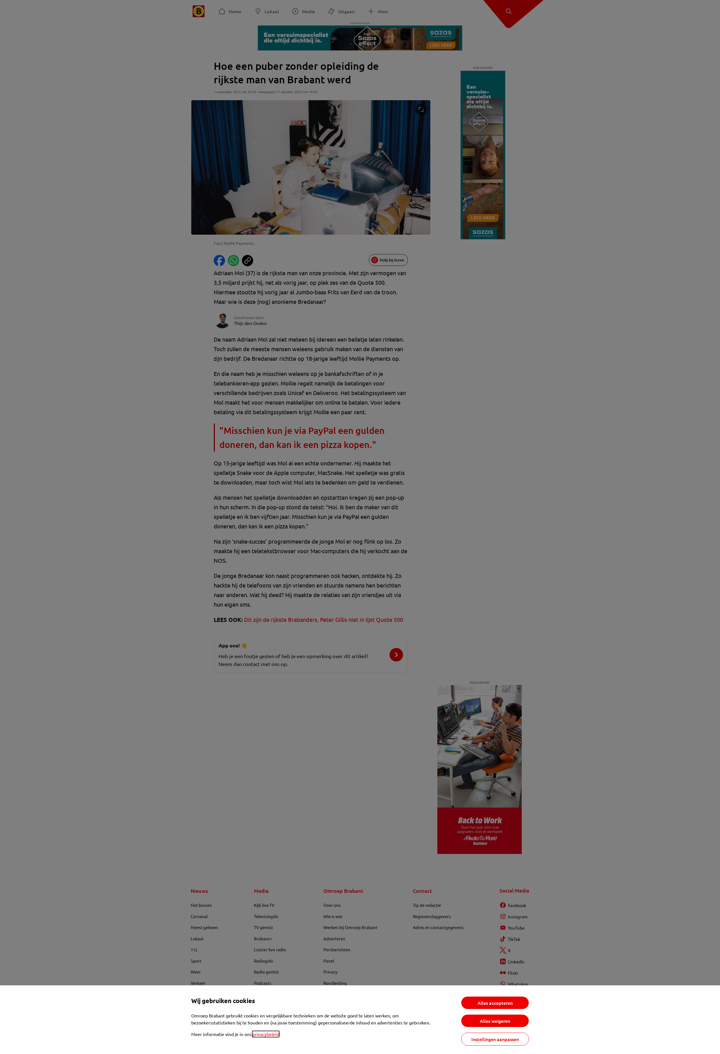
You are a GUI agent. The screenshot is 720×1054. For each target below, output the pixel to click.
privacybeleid (266, 1034)
